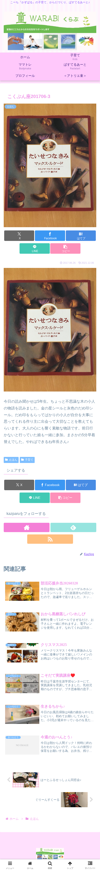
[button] (65, 248)
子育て (29, 459)
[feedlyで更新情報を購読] (73, 527)
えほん (13, 459)
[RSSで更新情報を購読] (50, 539)
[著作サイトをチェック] (27, 527)
